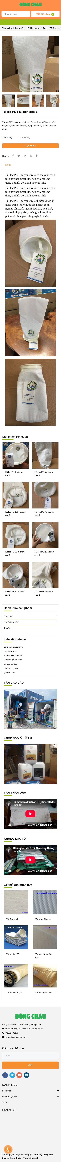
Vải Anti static (12, 919)
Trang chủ (7, 28)
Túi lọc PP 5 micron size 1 (43, 473)
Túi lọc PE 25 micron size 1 (44, 553)
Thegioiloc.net (30, 1158)
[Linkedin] (25, 155)
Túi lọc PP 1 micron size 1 (14, 473)
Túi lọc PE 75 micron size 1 (44, 513)
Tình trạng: (7, 137)
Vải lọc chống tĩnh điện (43, 956)
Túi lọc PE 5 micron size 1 (43, 593)
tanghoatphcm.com (13, 659)
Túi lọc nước (33, 28)
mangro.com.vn (11, 668)
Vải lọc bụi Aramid (43, 992)
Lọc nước (19, 28)
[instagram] (26, 1075)
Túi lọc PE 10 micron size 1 (14, 593)
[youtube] (19, 1075)
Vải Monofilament (43, 919)
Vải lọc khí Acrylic (14, 992)
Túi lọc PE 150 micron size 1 (15, 513)
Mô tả (8, 165)
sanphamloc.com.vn (13, 647)
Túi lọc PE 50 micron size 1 (14, 553)
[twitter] (12, 1075)
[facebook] (5, 1075)
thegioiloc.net (10, 651)
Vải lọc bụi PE (12, 954)
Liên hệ (32, 145)
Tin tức (7, 628)
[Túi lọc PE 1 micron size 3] (30, 5)
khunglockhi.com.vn (13, 655)
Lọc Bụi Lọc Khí (11, 622)
